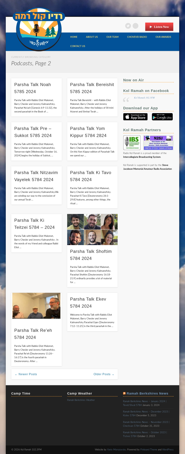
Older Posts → (104, 374)
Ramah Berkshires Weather (81, 400)
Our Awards (163, 37)
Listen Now (161, 27)
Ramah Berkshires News (147, 393)
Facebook (121, 26)
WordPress (168, 450)
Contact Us (77, 46)
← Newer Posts (26, 374)
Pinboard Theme (148, 450)
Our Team (112, 37)
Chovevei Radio (137, 37)
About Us (92, 37)
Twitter (128, 26)
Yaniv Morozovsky (116, 450)
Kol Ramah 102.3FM (144, 97)
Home (73, 37)
